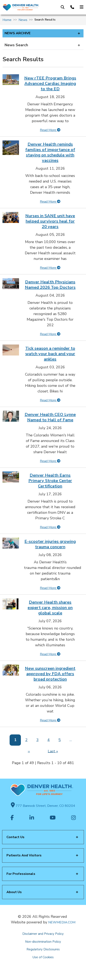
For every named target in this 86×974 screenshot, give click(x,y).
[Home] (21, 7)
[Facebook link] (12, 818)
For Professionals (20, 874)
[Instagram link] (73, 818)
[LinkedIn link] (32, 818)
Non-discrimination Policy (43, 942)
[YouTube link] (52, 818)
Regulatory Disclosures (43, 949)
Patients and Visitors (24, 855)
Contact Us (15, 837)
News (23, 20)
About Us (14, 892)
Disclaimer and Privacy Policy (43, 934)
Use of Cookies (43, 957)
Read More (48, 130)
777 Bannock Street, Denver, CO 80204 (45, 806)
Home (7, 20)
